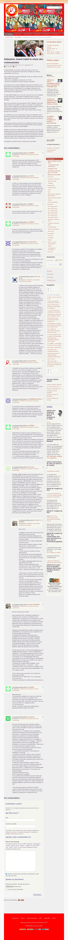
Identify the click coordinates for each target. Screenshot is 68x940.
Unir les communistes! (53, 63)
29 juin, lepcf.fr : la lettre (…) (54, 52)
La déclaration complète (53, 471)
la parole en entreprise (54, 179)
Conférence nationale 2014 (53, 220)
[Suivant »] (51, 291)
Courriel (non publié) (11, 823)
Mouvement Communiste (54, 198)
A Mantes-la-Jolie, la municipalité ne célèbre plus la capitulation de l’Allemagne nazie (53, 83)
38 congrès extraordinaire (54, 347)
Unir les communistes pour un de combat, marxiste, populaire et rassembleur (54, 495)
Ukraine (50, 200)
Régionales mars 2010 (54, 174)
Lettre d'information (32, 918)
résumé (49, 521)
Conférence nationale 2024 (53, 224)
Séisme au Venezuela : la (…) (54, 388)
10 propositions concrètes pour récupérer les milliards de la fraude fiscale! (54, 325)
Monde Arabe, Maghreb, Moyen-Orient (54, 194)
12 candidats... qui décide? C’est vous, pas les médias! (54, 344)
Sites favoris (50, 274)
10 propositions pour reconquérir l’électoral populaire (53, 319)
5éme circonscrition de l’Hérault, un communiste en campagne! (53, 306)
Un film (48, 422)
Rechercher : (50, 5)
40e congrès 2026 (52, 217)
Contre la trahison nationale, (54, 384)
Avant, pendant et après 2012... (54, 161)
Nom (7, 817)
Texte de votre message (12, 841)
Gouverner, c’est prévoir (53, 148)
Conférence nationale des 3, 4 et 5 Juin (54, 171)
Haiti (49, 192)
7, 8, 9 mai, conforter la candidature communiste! (54, 311)
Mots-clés (49, 271)
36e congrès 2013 (52, 208)
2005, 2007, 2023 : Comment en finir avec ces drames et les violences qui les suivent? (54, 363)
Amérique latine (52, 187)
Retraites (50, 183)
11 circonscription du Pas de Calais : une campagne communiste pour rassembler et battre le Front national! (54, 338)
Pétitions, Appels (53, 60)
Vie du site (55, 34)
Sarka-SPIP (47, 918)
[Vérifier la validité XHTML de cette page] (22, 929)
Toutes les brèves (51, 76)
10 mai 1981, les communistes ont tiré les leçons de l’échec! (53, 330)
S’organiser (37, 34)
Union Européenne (53, 202)
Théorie (50, 246)
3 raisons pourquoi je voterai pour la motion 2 (53, 301)
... (47, 68)
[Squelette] (37, 929)
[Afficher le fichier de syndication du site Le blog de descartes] (59, 144)
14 (15, 66)
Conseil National (52, 227)
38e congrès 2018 (52, 213)
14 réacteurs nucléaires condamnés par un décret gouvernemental (51, 120)
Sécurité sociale (52, 181)
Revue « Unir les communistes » (52, 242)
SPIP (40, 918)
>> (60, 7)
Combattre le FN (52, 168)
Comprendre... (46, 34)
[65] (48, 291)
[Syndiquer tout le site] (30, 929)
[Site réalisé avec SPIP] (45, 929)
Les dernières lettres (54, 42)
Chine (49, 189)
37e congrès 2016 (52, 210)
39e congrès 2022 (52, 215)
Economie (50, 235)
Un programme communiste (52, 248)
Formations (51, 237)
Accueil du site (9, 37)
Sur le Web (50, 277)
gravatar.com (15, 832)
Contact (23, 918)
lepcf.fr (22, 65)
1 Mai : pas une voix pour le (54, 297)
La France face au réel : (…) (54, 386)
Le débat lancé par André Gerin (53, 165)
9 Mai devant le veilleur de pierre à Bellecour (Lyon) (54, 315)
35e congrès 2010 (52, 206)
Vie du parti (51, 231)
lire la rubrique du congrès (54, 552)
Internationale (27, 34)
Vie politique (8, 34)
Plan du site (15, 918)
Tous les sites (50, 141)
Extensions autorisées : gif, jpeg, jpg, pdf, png (18, 884)
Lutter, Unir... (18, 34)
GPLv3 (54, 918)
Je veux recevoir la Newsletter (15, 889)
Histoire (50, 240)
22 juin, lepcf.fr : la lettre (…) (54, 53)
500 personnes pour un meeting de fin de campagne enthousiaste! (53, 355)
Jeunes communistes (53, 229)
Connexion (8, 1)
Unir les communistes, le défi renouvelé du (52, 517)
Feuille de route (51, 280)
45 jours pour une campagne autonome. (53, 350)
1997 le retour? (51, 359)
